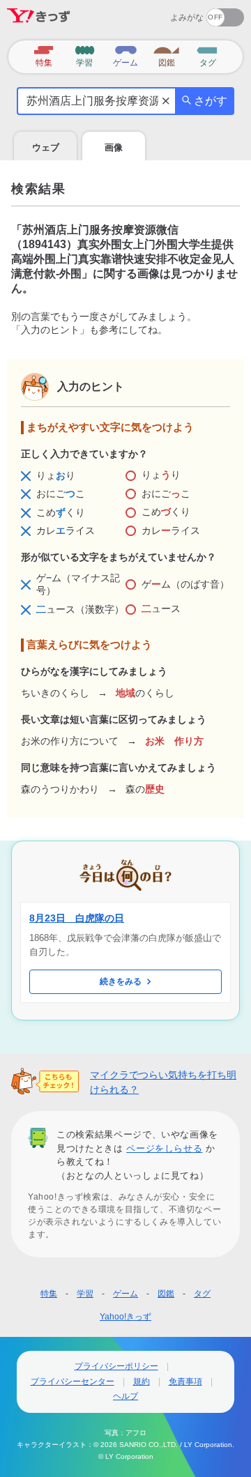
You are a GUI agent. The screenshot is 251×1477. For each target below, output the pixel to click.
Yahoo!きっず (125, 1317)
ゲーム (125, 1294)
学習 (85, 1294)
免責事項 (185, 1381)
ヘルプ (125, 1396)
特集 (48, 1294)
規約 (141, 1381)
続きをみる (121, 981)
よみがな (187, 17)
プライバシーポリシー (116, 1366)
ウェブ (45, 147)
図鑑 (166, 1294)
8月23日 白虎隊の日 (76, 918)
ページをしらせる (164, 1148)
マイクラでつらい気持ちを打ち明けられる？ (163, 1082)
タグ (202, 1294)
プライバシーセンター (72, 1381)
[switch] (174, 12)
